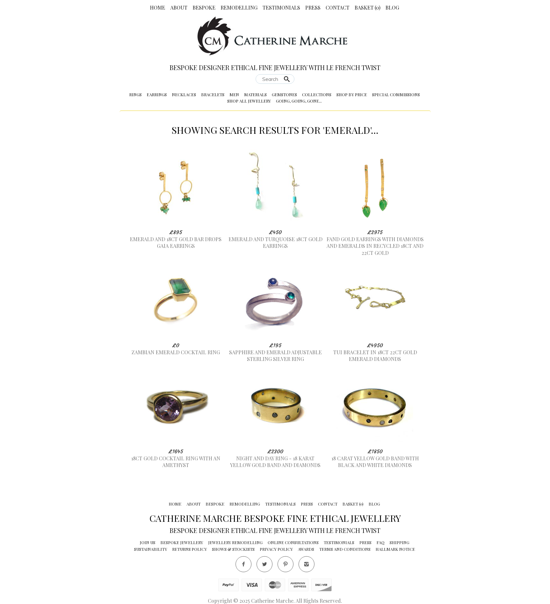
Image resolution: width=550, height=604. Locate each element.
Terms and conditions (344, 549)
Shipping (399, 542)
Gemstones (284, 94)
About (178, 7)
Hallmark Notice (395, 549)
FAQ (380, 542)
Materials (255, 94)
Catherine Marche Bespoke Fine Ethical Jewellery (275, 518)
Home (157, 7)
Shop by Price (351, 94)
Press (313, 7)
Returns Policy (189, 549)
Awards (306, 549)
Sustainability (150, 549)
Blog (392, 7)
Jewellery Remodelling (235, 542)
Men (234, 94)
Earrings (157, 94)
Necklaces (184, 94)
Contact (337, 7)
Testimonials (281, 7)
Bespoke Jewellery (181, 542)
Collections (316, 94)
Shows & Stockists (233, 549)
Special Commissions (396, 94)
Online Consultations (293, 542)
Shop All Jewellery (249, 101)
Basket (367, 7)
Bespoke (204, 7)
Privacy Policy (276, 549)
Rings (135, 94)
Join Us (147, 542)
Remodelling (239, 7)
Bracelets (212, 94)
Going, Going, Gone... (299, 101)
